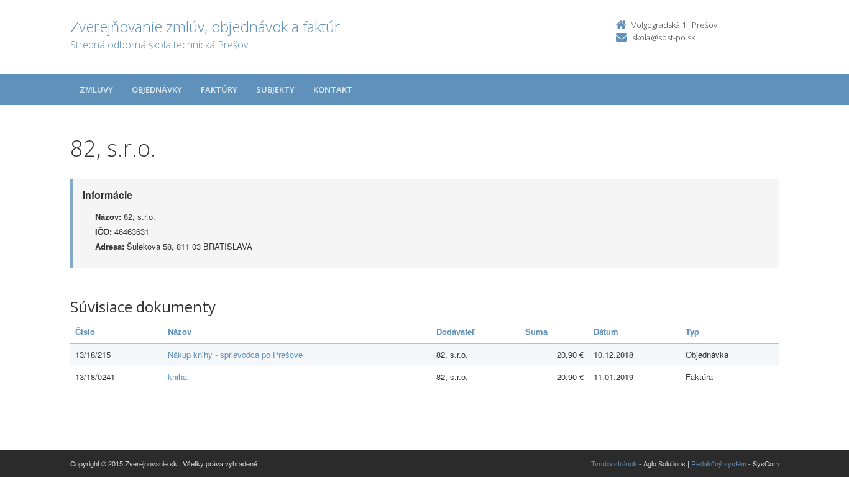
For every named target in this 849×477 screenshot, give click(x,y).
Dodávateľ (455, 331)
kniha (177, 377)
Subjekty (275, 89)
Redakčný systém (718, 463)
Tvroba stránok (614, 463)
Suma (536, 331)
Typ (692, 331)
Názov (179, 331)
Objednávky (157, 89)
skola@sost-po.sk (663, 37)
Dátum (606, 331)
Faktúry (219, 89)
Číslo (85, 331)
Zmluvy (96, 89)
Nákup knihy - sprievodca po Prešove (235, 354)
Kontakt (332, 89)
